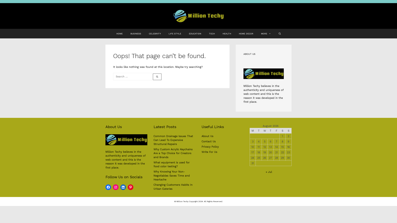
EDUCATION (195, 33)
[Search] (157, 77)
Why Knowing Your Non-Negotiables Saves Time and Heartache (172, 175)
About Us (207, 136)
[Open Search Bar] (280, 33)
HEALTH (227, 33)
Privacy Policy (210, 146)
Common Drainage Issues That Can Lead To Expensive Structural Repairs (173, 140)
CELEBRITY (155, 33)
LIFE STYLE (175, 33)
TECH (212, 33)
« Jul (269, 171)
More (264, 33)
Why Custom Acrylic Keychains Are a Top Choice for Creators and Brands (173, 153)
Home (119, 33)
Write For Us (209, 151)
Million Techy (251, 85)
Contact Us (209, 141)
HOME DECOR (246, 33)
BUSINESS (135, 33)
